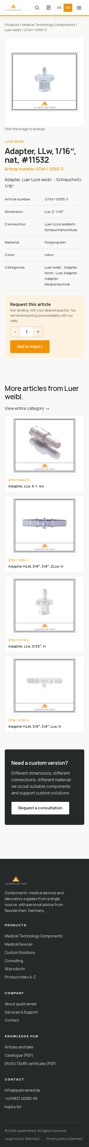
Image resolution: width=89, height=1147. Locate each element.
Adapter (51, 278)
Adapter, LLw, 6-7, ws (26, 486)
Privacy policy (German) (65, 1138)
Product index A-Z (20, 977)
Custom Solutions (20, 952)
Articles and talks (19, 1047)
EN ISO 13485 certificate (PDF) (30, 1063)
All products (15, 968)
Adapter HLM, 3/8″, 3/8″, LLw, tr (34, 726)
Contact (12, 1020)
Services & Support (21, 1012)
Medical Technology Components (48, 24)
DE (59, 8)
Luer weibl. (13, 30)
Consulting (14, 960)
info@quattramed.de (22, 1090)
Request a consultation (40, 807)
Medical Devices (19, 944)
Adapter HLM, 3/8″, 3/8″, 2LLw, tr (36, 566)
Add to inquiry (30, 346)
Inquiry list (13, 1106)
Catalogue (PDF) (19, 1055)
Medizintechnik (57, 284)
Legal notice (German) (22, 1138)
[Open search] (37, 8)
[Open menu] (79, 8)
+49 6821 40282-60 (21, 1098)
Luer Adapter (66, 272)
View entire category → (27, 408)
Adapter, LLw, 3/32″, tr (27, 646)
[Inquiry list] (48, 8)
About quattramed (20, 1003)
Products (12, 24)
